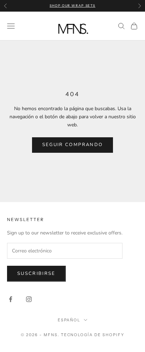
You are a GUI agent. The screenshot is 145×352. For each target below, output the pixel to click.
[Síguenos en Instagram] (28, 299)
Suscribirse (36, 273)
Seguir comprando (72, 145)
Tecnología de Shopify (93, 334)
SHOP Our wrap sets (72, 5)
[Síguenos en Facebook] (10, 299)
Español (69, 320)
